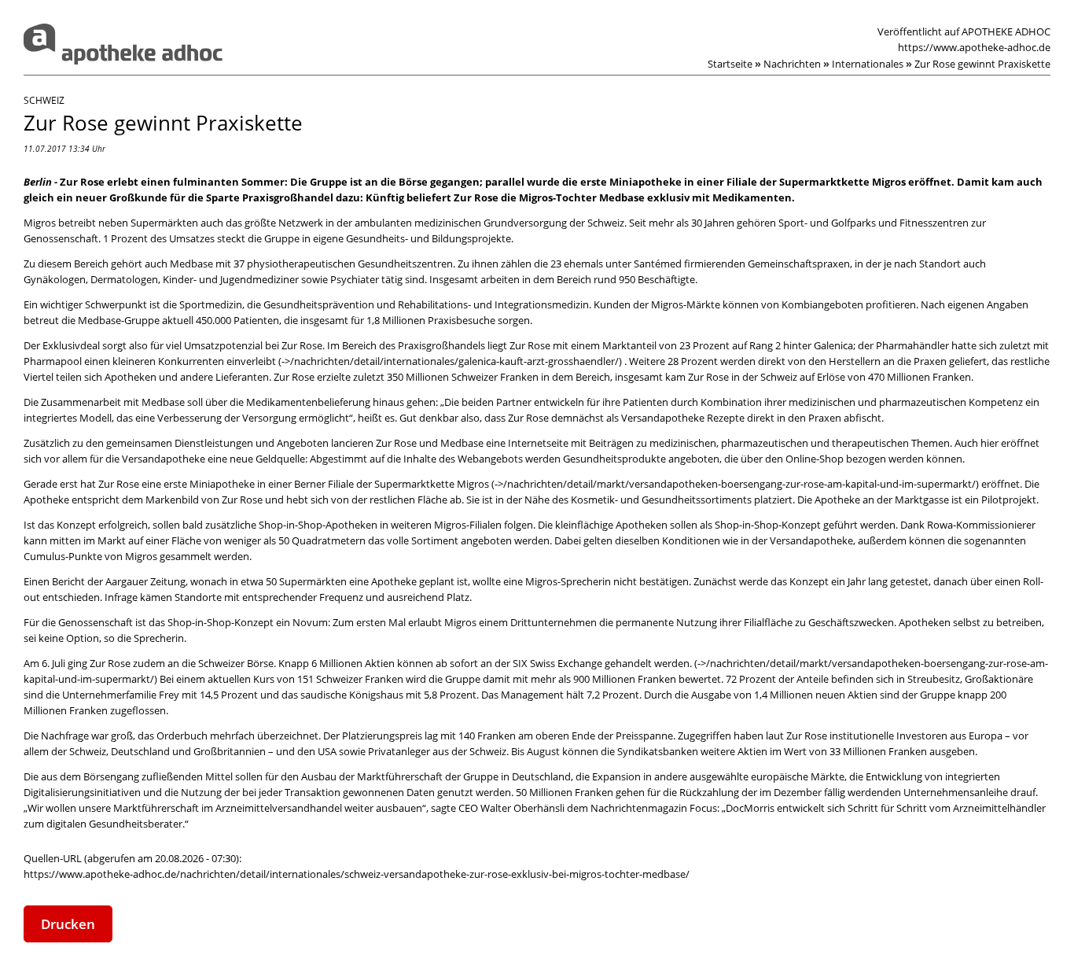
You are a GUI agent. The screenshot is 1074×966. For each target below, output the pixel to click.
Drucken (68, 924)
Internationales (872, 64)
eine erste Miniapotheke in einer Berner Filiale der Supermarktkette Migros (316, 484)
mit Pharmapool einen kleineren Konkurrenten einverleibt (536, 353)
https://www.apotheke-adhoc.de (974, 47)
